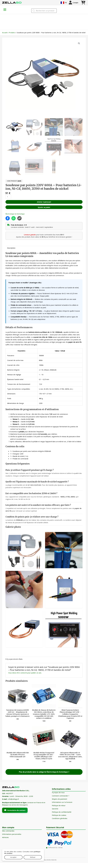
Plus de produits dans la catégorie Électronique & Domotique (43, 772)
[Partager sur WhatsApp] (13, 218)
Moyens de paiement (59, 799)
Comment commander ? (60, 796)
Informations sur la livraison (62, 802)
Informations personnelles (11, 834)
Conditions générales (59, 818)
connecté (23, 673)
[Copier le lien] (19, 218)
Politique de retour (58, 805)
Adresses (5, 837)
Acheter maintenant (44, 202)
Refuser (32, 857)
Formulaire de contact (16, 810)
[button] (79, 43)
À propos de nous (58, 792)
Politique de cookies (59, 815)
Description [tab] (11, 248)
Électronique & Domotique (15, 214)
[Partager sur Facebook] (7, 218)
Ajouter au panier (44, 207)
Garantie (55, 809)
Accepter (13, 857)
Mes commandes (8, 831)
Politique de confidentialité (61, 812)
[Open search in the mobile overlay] (44, 11)
